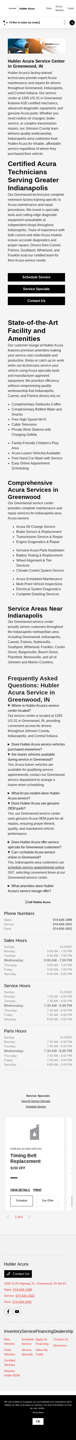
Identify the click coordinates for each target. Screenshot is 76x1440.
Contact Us (36, 301)
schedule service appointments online (36, 867)
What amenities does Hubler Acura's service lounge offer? (31, 888)
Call (38, 902)
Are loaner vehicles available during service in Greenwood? (31, 757)
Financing (44, 1331)
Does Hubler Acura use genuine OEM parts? (33, 806)
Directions (60, 1345)
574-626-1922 (62, 924)
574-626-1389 (62, 919)
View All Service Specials (35, 1101)
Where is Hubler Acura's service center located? (33, 708)
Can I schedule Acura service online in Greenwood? (31, 854)
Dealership (63, 1331)
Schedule (21, 1200)
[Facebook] (8, 1311)
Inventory (13, 1331)
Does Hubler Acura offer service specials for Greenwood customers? (34, 844)
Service (28, 1331)
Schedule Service (36, 277)
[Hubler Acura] (25, 8)
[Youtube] (17, 1311)
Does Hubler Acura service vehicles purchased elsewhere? (36, 747)
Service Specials (36, 289)
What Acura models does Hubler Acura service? (34, 795)
